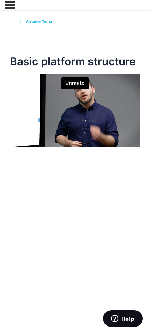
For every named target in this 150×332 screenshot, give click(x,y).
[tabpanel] (75, 110)
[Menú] (10, 5)
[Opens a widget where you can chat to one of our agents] (123, 319)
